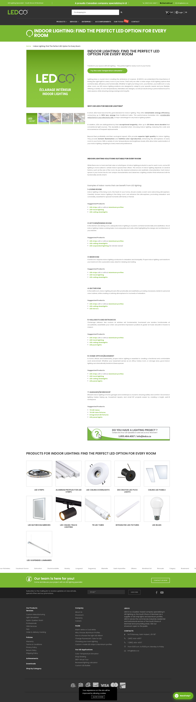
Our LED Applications (84, 649)
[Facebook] (156, 594)
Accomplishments (103, 22)
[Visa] (104, 685)
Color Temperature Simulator (87, 654)
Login (181, 12)
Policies (29, 637)
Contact (135, 22)
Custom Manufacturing (35, 614)
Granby (65, 568)
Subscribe (134, 592)
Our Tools (121, 22)
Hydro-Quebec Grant (34, 620)
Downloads (31, 664)
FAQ (27, 629)
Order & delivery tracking (36, 632)
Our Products (31, 608)
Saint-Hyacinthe (117, 568)
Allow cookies (98, 697)
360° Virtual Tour (81, 659)
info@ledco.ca (182, 3)
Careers (78, 621)
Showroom (79, 615)
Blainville (102, 568)
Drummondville (51, 568)
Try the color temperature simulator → (107, 71)
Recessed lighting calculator (86, 662)
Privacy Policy (31, 647)
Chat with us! (167, 3)
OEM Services (31, 626)
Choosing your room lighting (86, 641)
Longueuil (77, 568)
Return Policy (31, 650)
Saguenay (90, 568)
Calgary (170, 568)
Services (74, 22)
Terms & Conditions (34, 644)
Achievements (32, 658)
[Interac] (123, 685)
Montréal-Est (144, 568)
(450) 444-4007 (151, 3)
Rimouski (158, 568)
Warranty (30, 641)
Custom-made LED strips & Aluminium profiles (93, 644)
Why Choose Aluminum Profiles (87, 632)
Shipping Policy (32, 653)
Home (28, 46)
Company (79, 608)
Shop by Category (33, 668)
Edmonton (36, 568)
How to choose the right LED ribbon (89, 635)
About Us (78, 612)
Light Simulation (32, 617)
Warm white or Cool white (85, 630)
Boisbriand (183, 568)
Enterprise (86, 22)
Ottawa (131, 568)
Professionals (31, 623)
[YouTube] (162, 594)
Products (61, 22)
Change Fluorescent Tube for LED (88, 638)
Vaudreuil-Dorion (20, 568)
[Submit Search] (121, 12)
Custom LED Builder (82, 665)
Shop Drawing (80, 657)
